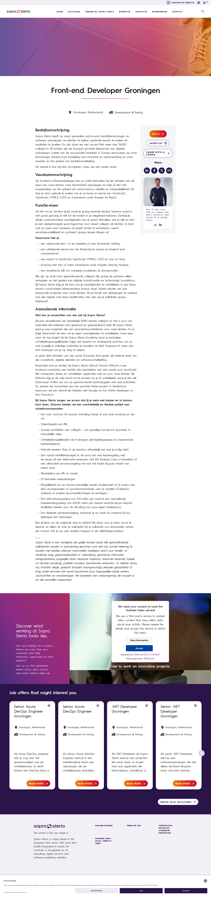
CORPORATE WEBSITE (182, 2)
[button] (202, 11)
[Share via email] (169, 170)
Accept (139, 648)
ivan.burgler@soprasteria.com (154, 225)
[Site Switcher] (198, 2)
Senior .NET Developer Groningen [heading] (169, 711)
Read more (36, 783)
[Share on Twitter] (162, 170)
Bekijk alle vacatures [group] (176, 801)
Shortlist (156, 143)
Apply (156, 134)
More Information (139, 640)
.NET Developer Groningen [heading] (124, 708)
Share (158, 162)
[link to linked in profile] (160, 225)
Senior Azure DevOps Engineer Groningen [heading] (28, 711)
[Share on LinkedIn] (147, 170)
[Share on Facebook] (154, 170)
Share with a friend (155, 153)
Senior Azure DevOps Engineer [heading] (77, 708)
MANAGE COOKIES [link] (104, 825)
